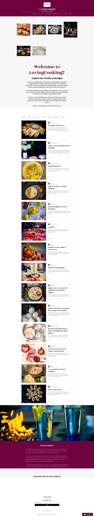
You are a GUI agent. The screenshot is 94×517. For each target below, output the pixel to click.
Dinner (39, 117)
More (61, 117)
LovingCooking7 (47, 9)
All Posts (23, 117)
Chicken (29, 117)
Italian (44, 117)
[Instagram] (65, 13)
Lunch (34, 117)
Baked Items (55, 117)
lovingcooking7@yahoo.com (47, 510)
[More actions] (70, 122)
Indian (49, 117)
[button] (71, 117)
